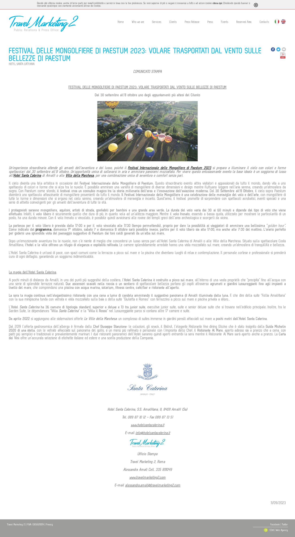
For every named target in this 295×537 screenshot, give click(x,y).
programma (44, 229)
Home (121, 21)
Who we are (138, 21)
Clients (173, 21)
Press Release (192, 21)
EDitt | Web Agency (278, 530)
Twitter (285, 524)
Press (210, 21)
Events (224, 21)
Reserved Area (244, 21)
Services (156, 21)
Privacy (49, 524)
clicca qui (217, 3)
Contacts (264, 21)
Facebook (275, 524)
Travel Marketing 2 (16, 524)
